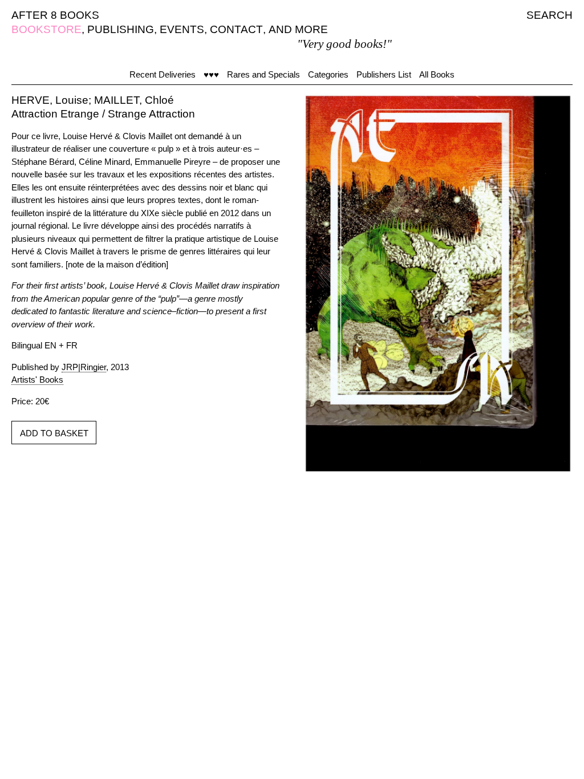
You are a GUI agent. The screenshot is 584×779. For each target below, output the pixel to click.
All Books (437, 74)
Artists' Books (37, 379)
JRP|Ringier (84, 367)
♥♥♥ (211, 74)
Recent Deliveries (162, 74)
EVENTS (182, 29)
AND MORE (298, 29)
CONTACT (236, 29)
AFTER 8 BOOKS (55, 15)
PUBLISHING (120, 29)
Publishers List (383, 74)
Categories (328, 74)
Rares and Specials (263, 74)
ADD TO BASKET (54, 433)
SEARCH (549, 15)
